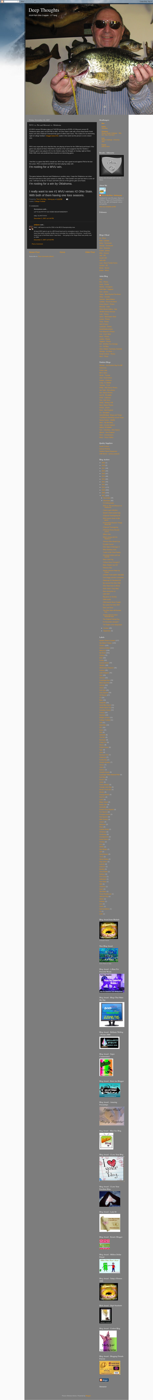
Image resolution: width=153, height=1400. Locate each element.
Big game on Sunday (110, 597)
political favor (106, 146)
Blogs (101, 827)
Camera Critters (104, 648)
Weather (102, 665)
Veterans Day (107, 567)
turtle (101, 914)
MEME (101, 847)
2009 (103, 490)
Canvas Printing (104, 449)
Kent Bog (102, 777)
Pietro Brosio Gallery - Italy (108, 309)
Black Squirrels (104, 683)
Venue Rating (103, 859)
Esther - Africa (104, 270)
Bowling (101, 869)
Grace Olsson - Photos (106, 304)
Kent (100, 844)
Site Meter (102, 891)
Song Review (103, 854)
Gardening (102, 834)
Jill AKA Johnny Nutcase (107, 311)
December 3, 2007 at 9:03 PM (44, 240)
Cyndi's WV (103, 258)
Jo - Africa (102, 238)
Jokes (101, 767)
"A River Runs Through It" (111, 562)
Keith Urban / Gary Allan (111, 588)
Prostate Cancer (108, 544)
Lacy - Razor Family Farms (108, 263)
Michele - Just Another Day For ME (110, 365)
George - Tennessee (106, 245)
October (106, 628)
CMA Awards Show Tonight (112, 602)
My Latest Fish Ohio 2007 (111, 605)
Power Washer (104, 784)
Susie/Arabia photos (106, 329)
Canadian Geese (105, 710)
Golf (100, 722)
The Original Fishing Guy (111, 619)
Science (102, 770)
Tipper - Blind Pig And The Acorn (110, 294)
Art (100, 697)
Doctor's (102, 779)
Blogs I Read (103, 802)
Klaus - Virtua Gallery (106, 437)
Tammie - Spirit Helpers (107, 299)
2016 (103, 471)
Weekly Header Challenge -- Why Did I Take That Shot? (111, 134)
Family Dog (103, 760)
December (107, 498)
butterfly (102, 864)
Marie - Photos (104, 336)
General (102, 678)
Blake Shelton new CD (110, 565)
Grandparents (104, 837)
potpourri (102, 866)
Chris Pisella (103, 871)
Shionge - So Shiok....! (106, 351)
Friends (101, 712)
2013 (103, 479)
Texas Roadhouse (105, 894)
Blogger (88, 1396)
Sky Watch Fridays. (105, 643)
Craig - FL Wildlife (105, 383)
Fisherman (102, 368)
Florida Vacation (104, 762)
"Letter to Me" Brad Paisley (112, 552)
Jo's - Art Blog (103, 346)
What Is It (102, 650)
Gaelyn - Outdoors (105, 380)
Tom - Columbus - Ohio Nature (109, 430)
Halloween (102, 879)
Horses (101, 765)
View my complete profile (107, 206)
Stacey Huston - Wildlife (107, 420)
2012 (103, 482)
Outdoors (102, 886)
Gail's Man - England (106, 289)
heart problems (104, 909)
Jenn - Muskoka (104, 248)
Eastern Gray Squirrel (106, 809)
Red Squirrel (103, 817)
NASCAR (102, 735)
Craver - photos (104, 250)
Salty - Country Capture (107, 425)
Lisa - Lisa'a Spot (105, 334)
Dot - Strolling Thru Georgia (108, 344)
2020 (103, 463)
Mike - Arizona (104, 253)
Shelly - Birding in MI (106, 402)
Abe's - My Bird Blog (106, 422)
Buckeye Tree (103, 755)
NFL (100, 727)
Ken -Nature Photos (105, 392)
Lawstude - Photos (105, 326)
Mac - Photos (103, 282)
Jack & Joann (103, 324)
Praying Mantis (104, 794)
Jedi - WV (102, 255)
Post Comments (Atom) (46, 256)
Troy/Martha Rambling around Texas (111, 417)
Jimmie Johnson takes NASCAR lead (110, 615)
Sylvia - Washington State (107, 316)
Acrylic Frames (104, 446)
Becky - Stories (104, 268)
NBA (100, 884)
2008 (103, 493)
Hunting (101, 842)
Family (101, 660)
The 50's (102, 737)
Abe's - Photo (103, 356)
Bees (101, 700)
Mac (103, 123)
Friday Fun (103, 742)
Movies (101, 792)
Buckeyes (102, 740)
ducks (101, 730)
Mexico (101, 745)
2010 (103, 487)
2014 (103, 476)
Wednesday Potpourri (106, 668)
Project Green (104, 747)
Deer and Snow (108, 607)
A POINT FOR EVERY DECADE (113, 575)
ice (100, 911)
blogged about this (52, 136)
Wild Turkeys (103, 819)
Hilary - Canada (104, 297)
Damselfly (102, 807)
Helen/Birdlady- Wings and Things (110, 415)
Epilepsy (102, 874)
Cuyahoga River (104, 680)
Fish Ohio (102, 690)
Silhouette (105, 128)
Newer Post (34, 252)
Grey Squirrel (103, 692)
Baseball (102, 715)
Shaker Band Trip (105, 707)
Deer (101, 675)
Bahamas (102, 824)
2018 (103, 465)
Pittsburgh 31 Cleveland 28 (112, 580)
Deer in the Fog (108, 559)
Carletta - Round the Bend (108, 301)
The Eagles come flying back (112, 624)
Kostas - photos (104, 407)
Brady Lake (103, 804)
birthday (102, 901)
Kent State (102, 881)
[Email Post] (66, 199)
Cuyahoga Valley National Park (109, 774)
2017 (103, 468)
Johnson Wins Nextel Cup (111, 541)
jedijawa (37, 225)
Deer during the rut (109, 591)
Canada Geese (104, 772)
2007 (103, 495)
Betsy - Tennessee (105, 243)
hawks (101, 906)
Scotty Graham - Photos (107, 354)
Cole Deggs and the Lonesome (113, 577)
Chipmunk (102, 757)
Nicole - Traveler (104, 375)
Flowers (102, 645)
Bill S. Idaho (103, 373)
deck (101, 904)
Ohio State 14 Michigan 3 (111, 547)
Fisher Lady (103, 370)
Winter (101, 899)
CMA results (107, 599)
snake (101, 799)
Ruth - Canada (104, 240)
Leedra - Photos (104, 339)
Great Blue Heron (105, 705)
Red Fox (102, 797)
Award (101, 688)
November (107, 500)
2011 (103, 484)
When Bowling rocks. (110, 549)
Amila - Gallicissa (105, 397)
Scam (101, 889)
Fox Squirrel (103, 812)
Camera (102, 670)
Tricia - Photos (104, 321)
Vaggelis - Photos (105, 341)
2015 (103, 473)
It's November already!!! (111, 622)
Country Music (104, 663)
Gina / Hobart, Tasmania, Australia (110, 349)
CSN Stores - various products (109, 454)
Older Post (90, 252)
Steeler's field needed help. (112, 513)
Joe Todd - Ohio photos (107, 390)
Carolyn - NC (103, 265)
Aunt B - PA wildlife (105, 395)
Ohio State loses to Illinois (111, 586)
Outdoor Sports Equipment (108, 451)
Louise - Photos (104, 319)
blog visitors (103, 861)
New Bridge (103, 849)
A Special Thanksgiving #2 (111, 515)
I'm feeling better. (108, 503)
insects (101, 822)
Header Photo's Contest (107, 640)
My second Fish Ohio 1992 (112, 583)
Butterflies (102, 725)
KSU (100, 732)
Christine (105, 131)
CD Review (103, 695)
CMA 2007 (106, 594)
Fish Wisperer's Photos (107, 331)
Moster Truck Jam (105, 789)
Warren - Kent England (106, 432)
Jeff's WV (102, 260)
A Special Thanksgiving (110, 527)
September (107, 631)
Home (62, 252)
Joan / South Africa (105, 378)
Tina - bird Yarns (104, 400)
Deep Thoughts (44, 9)
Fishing (101, 655)
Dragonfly (102, 702)
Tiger (101, 750)
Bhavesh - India (104, 306)
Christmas (102, 832)
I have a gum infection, (110, 510)
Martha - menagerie (106, 287)
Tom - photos (103, 292)
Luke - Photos (104, 314)
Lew (103, 138)
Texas (101, 856)
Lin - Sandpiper (104, 412)
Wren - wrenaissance (106, 435)
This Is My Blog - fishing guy (111, 195)
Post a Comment (37, 244)
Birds (101, 658)
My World (102, 653)
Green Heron (103, 839)
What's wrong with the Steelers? (110, 538)
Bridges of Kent (104, 717)
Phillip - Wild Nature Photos (108, 387)
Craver (104, 145)
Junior (101, 782)
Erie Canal (102, 876)
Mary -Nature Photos (106, 405)
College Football (39, 201)
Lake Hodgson (104, 673)
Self (100, 851)
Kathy (104, 126)
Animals (102, 685)
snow (101, 752)
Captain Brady (104, 829)
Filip (100, 279)
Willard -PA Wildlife (105, 427)
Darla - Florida (104, 284)
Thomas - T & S (104, 385)
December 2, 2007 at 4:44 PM (44, 218)
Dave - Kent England (106, 410)
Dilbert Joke (107, 534)
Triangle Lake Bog (105, 787)
